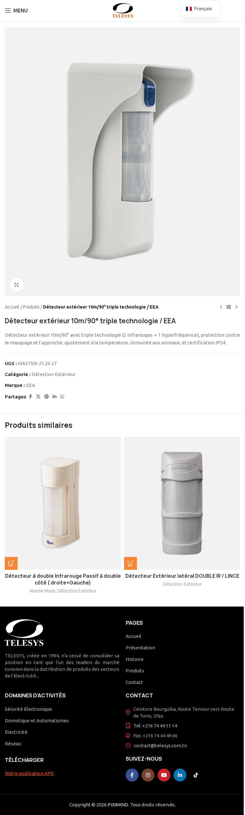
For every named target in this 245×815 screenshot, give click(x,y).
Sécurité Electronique (28, 709)
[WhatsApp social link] (62, 396)
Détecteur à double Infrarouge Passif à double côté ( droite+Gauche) (63, 579)
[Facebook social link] (30, 396)
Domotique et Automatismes (37, 720)
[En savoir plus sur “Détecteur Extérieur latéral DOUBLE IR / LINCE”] (130, 563)
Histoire (135, 659)
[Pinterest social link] (46, 396)
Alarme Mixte (42, 590)
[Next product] (236, 307)
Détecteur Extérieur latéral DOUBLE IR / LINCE (182, 576)
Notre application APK (29, 773)
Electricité (16, 732)
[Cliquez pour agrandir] (17, 285)
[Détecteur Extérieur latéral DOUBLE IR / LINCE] (182, 503)
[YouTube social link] (164, 775)
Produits (31, 307)
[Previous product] (221, 307)
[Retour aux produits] (229, 307)
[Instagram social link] (148, 775)
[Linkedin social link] (54, 396)
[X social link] (38, 396)
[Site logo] (122, 9)
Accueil (12, 307)
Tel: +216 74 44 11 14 (155, 725)
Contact (134, 682)
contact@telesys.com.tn (160, 745)
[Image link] (24, 632)
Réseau (13, 743)
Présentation (140, 647)
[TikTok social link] (195, 775)
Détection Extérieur (54, 374)
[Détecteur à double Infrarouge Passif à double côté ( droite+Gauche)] (63, 503)
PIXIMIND (118, 804)
